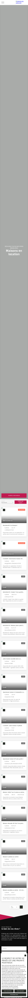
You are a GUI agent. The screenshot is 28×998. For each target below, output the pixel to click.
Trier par (3, 501)
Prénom (5, 948)
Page (12, 906)
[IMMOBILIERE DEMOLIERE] (21, 2)
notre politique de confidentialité (10, 988)
